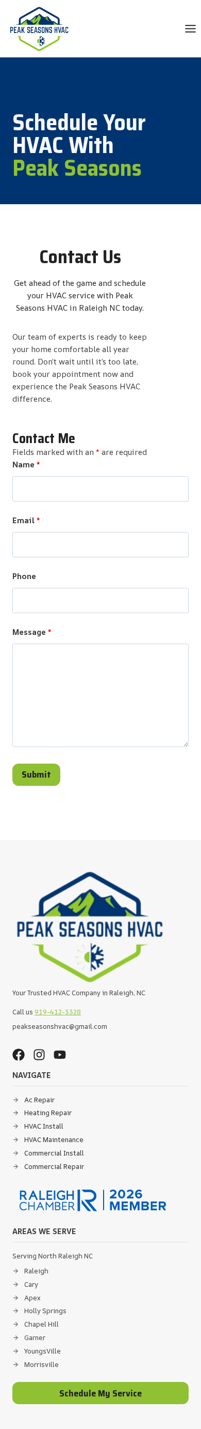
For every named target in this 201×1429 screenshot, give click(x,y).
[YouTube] (60, 1054)
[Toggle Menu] (190, 28)
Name (26, 464)
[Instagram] (39, 1054)
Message (31, 632)
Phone (24, 576)
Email (26, 520)
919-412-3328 (58, 1011)
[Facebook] (18, 1054)
